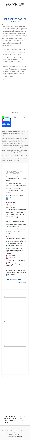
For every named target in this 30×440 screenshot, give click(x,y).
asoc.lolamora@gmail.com (16, 436)
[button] (3, 122)
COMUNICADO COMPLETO (13, 279)
